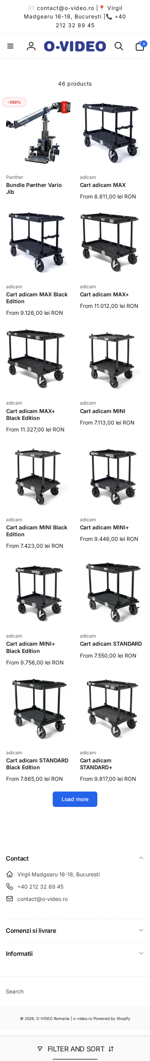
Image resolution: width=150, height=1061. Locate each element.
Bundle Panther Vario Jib (34, 188)
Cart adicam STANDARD (111, 643)
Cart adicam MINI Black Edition (36, 530)
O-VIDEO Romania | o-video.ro (64, 1018)
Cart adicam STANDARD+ (96, 763)
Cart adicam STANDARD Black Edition (37, 763)
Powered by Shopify (111, 1018)
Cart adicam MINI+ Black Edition (30, 647)
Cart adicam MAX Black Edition (37, 297)
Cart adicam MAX (103, 185)
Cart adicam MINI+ (104, 527)
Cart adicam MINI (102, 411)
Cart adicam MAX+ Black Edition (30, 414)
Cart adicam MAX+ (104, 294)
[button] (10, 46)
